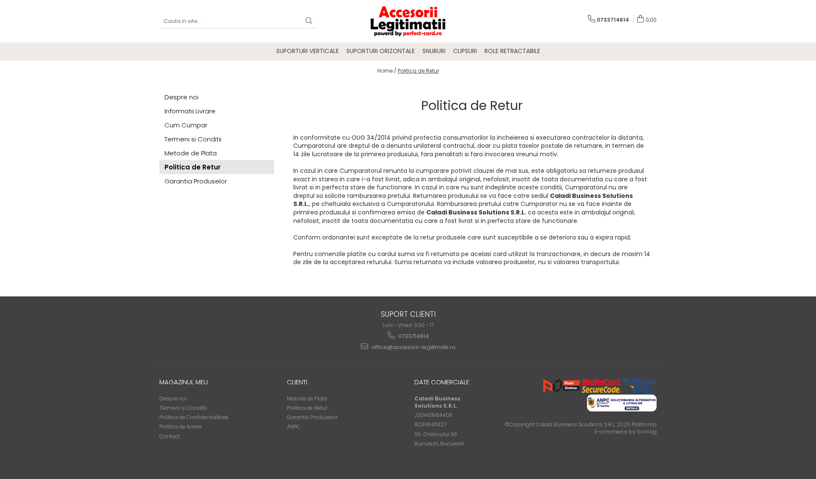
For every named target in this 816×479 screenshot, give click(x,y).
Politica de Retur (418, 70)
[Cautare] (309, 21)
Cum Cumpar (185, 125)
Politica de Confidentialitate (194, 417)
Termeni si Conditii (192, 139)
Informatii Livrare (189, 111)
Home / (387, 70)
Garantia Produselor (195, 181)
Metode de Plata (190, 153)
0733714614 (413, 336)
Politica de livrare (180, 426)
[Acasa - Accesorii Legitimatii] (408, 21)
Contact (169, 436)
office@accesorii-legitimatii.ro (413, 347)
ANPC (293, 426)
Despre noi (181, 97)
